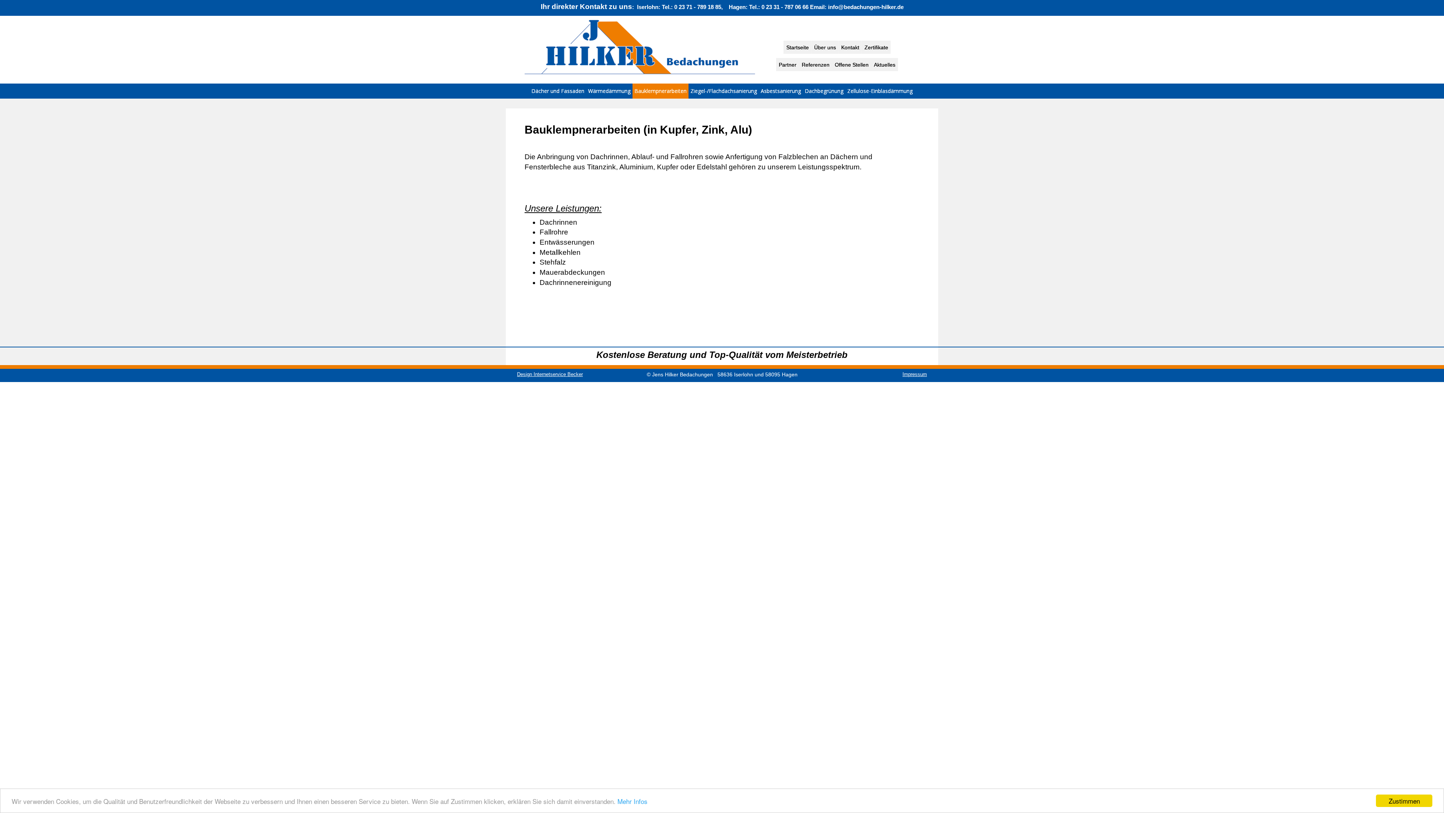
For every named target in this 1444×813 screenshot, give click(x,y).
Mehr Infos (632, 801)
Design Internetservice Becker (550, 374)
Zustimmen (1404, 800)
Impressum (914, 374)
